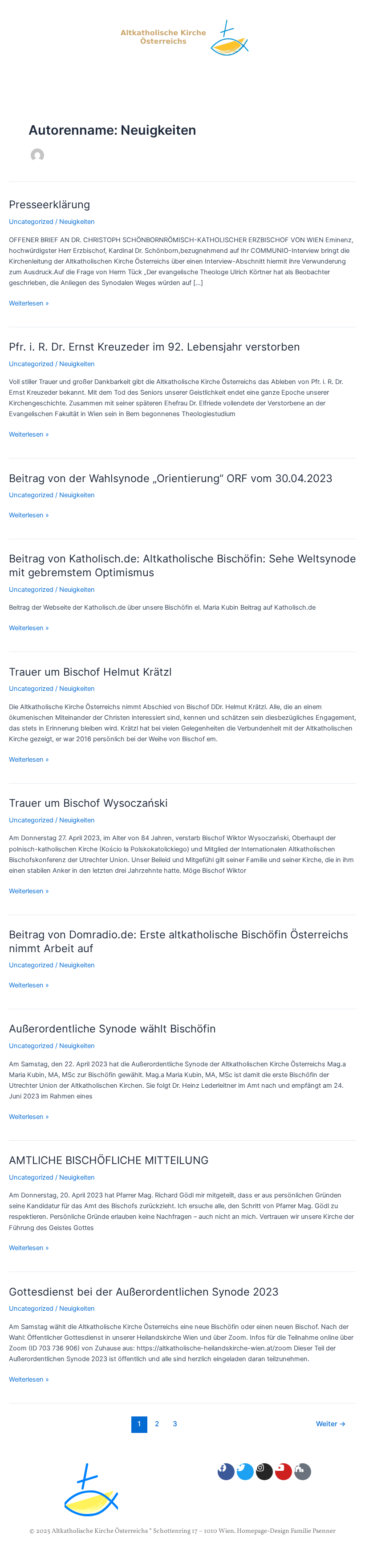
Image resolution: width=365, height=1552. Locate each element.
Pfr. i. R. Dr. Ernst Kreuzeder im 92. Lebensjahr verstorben (154, 346)
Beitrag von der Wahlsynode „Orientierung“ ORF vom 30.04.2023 (171, 478)
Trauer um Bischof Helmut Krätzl (90, 671)
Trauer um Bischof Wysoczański (88, 803)
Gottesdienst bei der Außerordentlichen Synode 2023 (144, 1291)
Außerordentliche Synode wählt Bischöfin (112, 1028)
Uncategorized (31, 222)
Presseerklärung (49, 204)
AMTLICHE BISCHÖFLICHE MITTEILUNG (109, 1160)
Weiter (331, 1424)
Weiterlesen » (29, 302)
